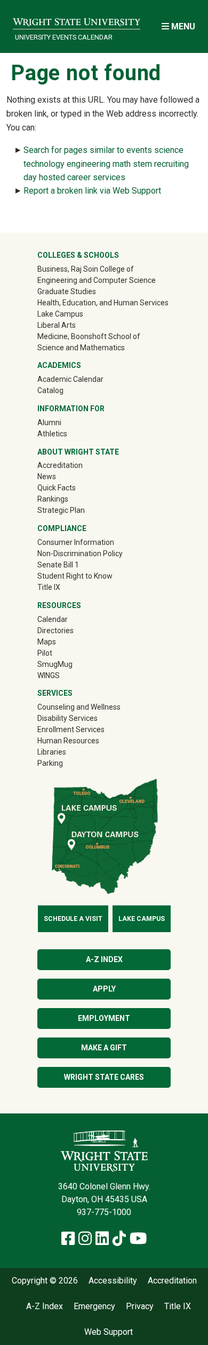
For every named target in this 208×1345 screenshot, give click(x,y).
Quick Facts (56, 487)
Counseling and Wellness (79, 707)
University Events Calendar (64, 37)
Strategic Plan (61, 510)
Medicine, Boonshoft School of (88, 336)
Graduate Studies (66, 291)
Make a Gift (104, 1047)
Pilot (44, 653)
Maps (46, 641)
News (46, 476)
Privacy (140, 1306)
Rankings (52, 499)
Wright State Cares (104, 1077)
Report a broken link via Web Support (92, 191)
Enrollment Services (71, 729)
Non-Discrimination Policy (80, 553)
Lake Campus (60, 314)
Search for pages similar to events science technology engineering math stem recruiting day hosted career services (106, 163)
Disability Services (67, 718)
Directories (55, 630)
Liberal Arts (56, 325)
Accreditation (60, 465)
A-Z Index (104, 959)
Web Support (108, 1332)
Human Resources (68, 740)
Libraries (51, 752)
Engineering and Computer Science (96, 280)
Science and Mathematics (81, 347)
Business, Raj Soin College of (85, 269)
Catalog (50, 390)
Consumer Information (75, 542)
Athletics (67, 433)
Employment (104, 1018)
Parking (50, 763)
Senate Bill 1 (58, 564)
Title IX (48, 587)
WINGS (48, 675)
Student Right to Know (75, 576)
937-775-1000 (104, 1212)
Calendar (52, 619)
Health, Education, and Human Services (103, 302)
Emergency (94, 1306)
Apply (104, 989)
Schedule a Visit (73, 919)
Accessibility (113, 1281)
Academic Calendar (70, 379)
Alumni (64, 422)
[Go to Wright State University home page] (76, 19)
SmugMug (70, 663)
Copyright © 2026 (45, 1281)
